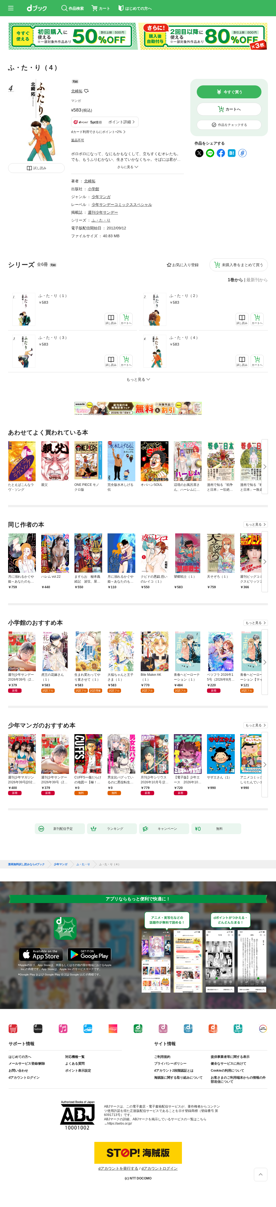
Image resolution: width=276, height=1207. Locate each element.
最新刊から (257, 280)
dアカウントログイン (24, 1077)
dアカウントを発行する (118, 1168)
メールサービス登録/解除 (27, 1063)
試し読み (39, 168)
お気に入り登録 (185, 265)
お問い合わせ (18, 1070)
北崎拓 (76, 91)
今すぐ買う (233, 92)
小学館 (93, 189)
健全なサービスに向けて (228, 1063)
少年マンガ (101, 197)
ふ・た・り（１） (54, 295)
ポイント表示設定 (78, 1070)
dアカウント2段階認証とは (174, 1070)
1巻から (235, 280)
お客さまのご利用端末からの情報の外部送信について (238, 1080)
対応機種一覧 (75, 1057)
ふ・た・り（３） (54, 337)
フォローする (86, 91)
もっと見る (254, 524)
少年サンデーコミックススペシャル (122, 204)
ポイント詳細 (119, 122)
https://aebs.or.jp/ (119, 1123)
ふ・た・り (101, 220)
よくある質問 (75, 1063)
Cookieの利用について (227, 1070)
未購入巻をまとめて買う (242, 265)
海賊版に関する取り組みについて (178, 1077)
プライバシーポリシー (170, 1063)
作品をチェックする (232, 125)
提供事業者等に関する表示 (230, 1057)
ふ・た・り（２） (185, 295)
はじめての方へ (20, 1057)
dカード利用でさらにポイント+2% (96, 132)
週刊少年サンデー (103, 212)
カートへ (233, 109)
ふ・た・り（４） (185, 337)
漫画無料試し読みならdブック (26, 864)
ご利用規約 (162, 1057)
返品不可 (77, 140)
